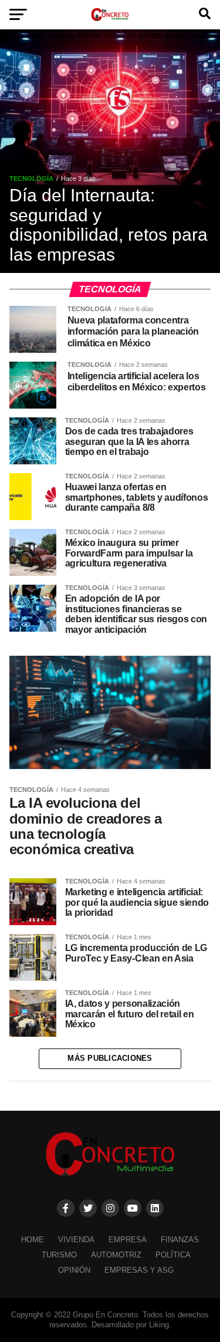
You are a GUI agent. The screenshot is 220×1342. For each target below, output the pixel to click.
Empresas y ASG (139, 1270)
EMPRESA (128, 1239)
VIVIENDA (76, 1239)
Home (32, 1239)
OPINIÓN (74, 1270)
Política (173, 1254)
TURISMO (59, 1254)
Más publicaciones (109, 1058)
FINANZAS (180, 1239)
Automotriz (116, 1254)
